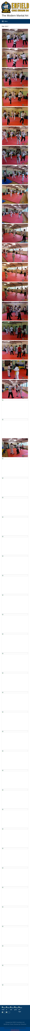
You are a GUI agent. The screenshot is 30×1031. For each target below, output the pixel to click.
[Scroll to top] (27, 1028)
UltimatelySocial (15, 1030)
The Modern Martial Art (15, 15)
